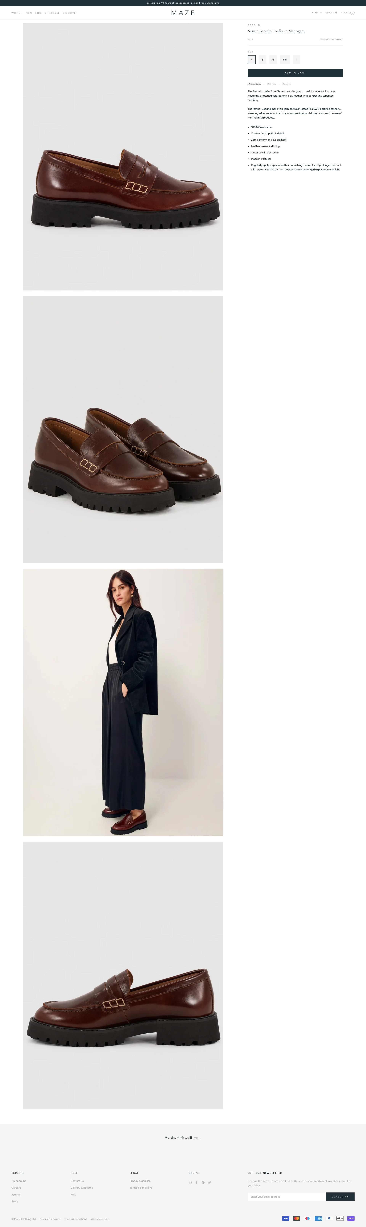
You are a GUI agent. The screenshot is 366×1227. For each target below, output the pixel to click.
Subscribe (340, 1197)
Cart (347, 12)
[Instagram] (190, 1182)
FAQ (73, 1194)
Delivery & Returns (82, 1187)
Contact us (77, 1181)
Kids (38, 13)
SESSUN (254, 25)
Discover (70, 13)
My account (18, 1181)
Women (17, 13)
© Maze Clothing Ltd (23, 1219)
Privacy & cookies (140, 1181)
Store (14, 1201)
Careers (16, 1187)
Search (331, 12)
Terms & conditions (141, 1187)
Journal (15, 1194)
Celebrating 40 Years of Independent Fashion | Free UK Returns (183, 3)
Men (29, 13)
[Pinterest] (203, 1182)
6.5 (285, 59)
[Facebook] (196, 1182)
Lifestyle (52, 13)
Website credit (99, 1219)
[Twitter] (209, 1182)
